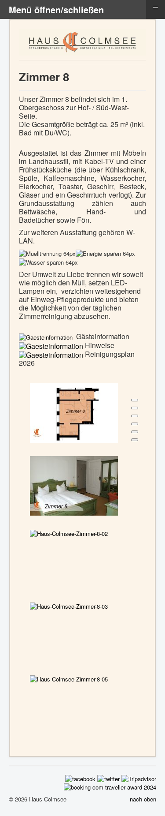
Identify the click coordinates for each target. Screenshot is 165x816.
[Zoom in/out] (134, 424)
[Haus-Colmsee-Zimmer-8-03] (69, 605)
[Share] (134, 408)
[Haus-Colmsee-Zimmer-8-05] (69, 678)
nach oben (143, 799)
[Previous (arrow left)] (134, 431)
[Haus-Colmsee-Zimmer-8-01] (74, 485)
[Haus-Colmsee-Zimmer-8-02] (69, 532)
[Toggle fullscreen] (134, 416)
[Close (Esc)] (134, 400)
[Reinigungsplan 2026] (51, 354)
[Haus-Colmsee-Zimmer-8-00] (74, 412)
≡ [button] (155, 7)
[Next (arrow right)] (134, 439)
